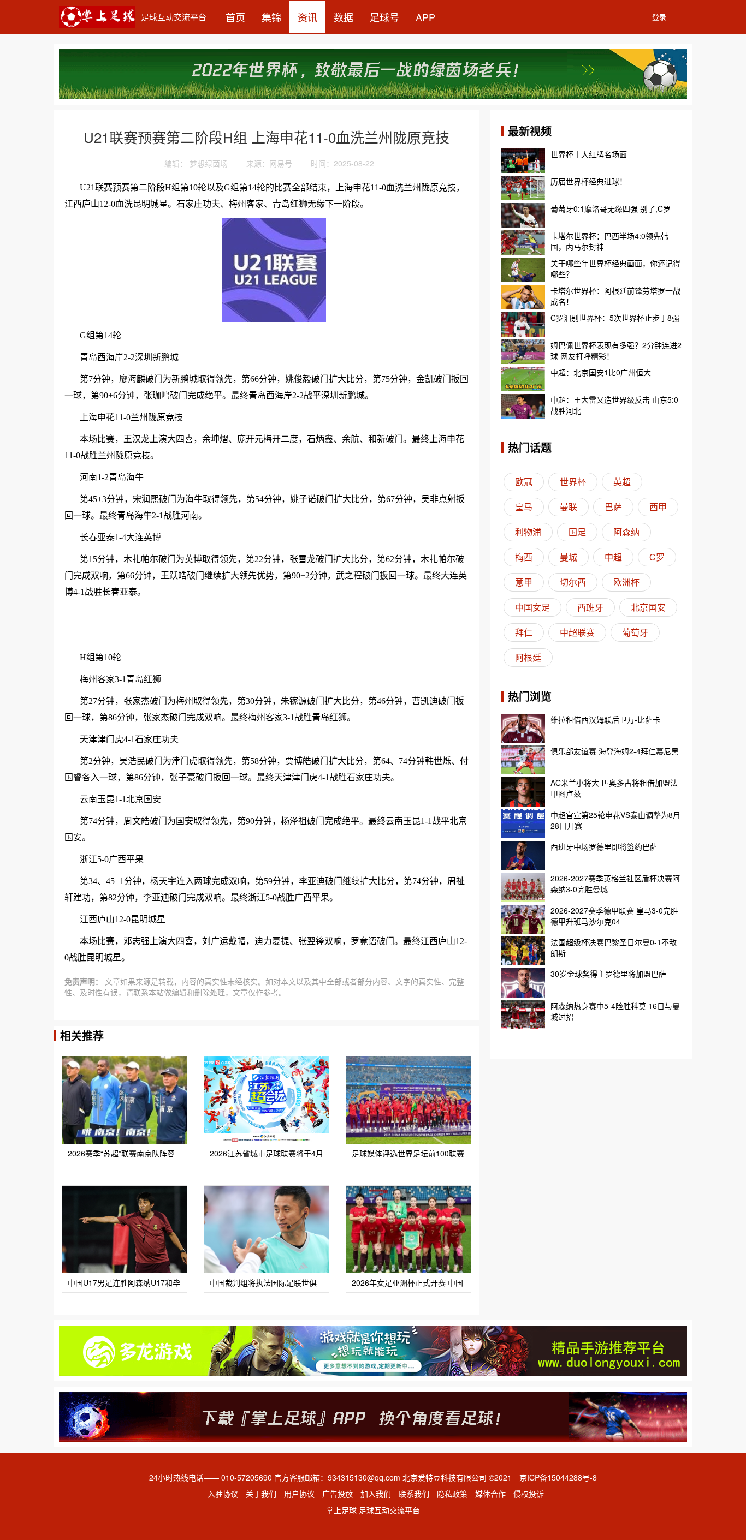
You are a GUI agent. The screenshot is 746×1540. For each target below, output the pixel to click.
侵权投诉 (528, 1493)
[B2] (373, 72)
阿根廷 (528, 657)
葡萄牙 (635, 632)
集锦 (271, 17)
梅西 (523, 557)
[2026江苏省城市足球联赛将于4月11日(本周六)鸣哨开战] (266, 1100)
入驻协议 (223, 1493)
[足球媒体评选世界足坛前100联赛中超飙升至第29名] (408, 1100)
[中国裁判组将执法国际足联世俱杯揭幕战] (266, 1229)
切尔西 (573, 582)
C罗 (657, 557)
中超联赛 (577, 632)
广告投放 (337, 1493)
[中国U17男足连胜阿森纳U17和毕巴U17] (124, 1229)
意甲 (523, 582)
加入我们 (375, 1493)
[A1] (373, 1415)
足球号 (384, 17)
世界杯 (573, 481)
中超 (613, 557)
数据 (343, 17)
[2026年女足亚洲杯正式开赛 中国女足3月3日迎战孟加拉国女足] (408, 1229)
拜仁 (523, 632)
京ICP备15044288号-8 (558, 1477)
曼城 (568, 557)
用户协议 (299, 1493)
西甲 (658, 506)
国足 (577, 532)
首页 (235, 17)
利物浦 (528, 532)
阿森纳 (626, 532)
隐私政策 (452, 1493)
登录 (659, 16)
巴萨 (613, 506)
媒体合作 (490, 1493)
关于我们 (261, 1493)
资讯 (307, 17)
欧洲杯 (626, 582)
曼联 (568, 506)
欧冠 (523, 481)
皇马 (523, 506)
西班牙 (590, 607)
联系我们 (414, 1493)
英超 (622, 481)
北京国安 (648, 607)
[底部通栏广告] (373, 1349)
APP (425, 17)
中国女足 (532, 607)
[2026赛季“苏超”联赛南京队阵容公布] (124, 1100)
